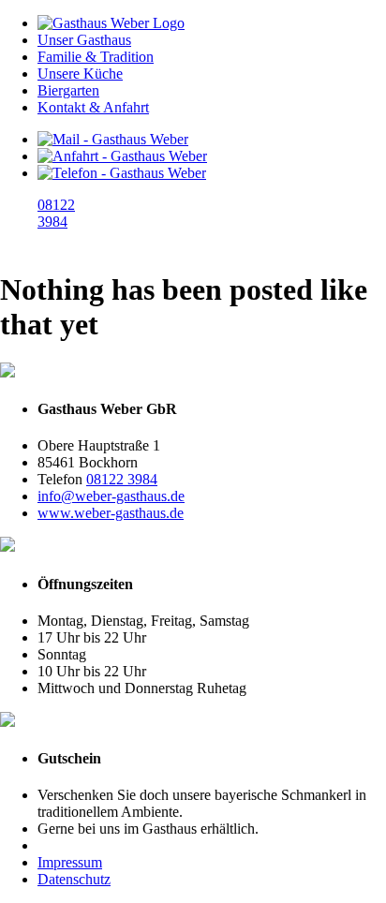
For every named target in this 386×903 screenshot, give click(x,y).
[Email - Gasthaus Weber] (112, 139)
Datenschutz (74, 879)
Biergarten (68, 90)
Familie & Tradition (95, 57)
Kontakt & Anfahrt (93, 107)
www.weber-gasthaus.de (110, 513)
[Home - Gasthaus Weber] (111, 23)
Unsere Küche (80, 73)
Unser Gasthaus (84, 40)
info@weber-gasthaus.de (111, 496)
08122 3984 (121, 479)
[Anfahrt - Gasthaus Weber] (122, 156)
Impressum (69, 862)
